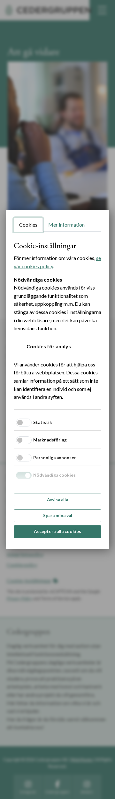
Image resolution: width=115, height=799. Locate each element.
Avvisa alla (57, 499)
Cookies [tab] (28, 225)
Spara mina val (57, 515)
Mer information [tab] (66, 225)
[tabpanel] (57, 321)
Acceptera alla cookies (57, 531)
